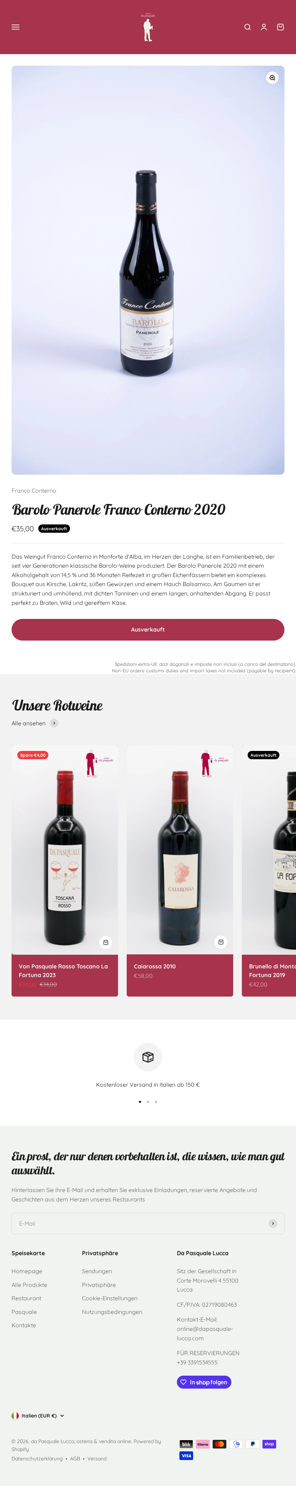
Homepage (27, 1271)
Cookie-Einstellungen (110, 1298)
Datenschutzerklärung (37, 1458)
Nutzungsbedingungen (112, 1311)
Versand (96, 1458)
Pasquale (24, 1311)
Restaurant (26, 1298)
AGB (75, 1458)
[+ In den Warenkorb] (105, 942)
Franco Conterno (34, 490)
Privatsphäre (99, 1284)
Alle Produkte (29, 1284)
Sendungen (97, 1271)
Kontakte (24, 1325)
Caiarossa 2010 (155, 966)
